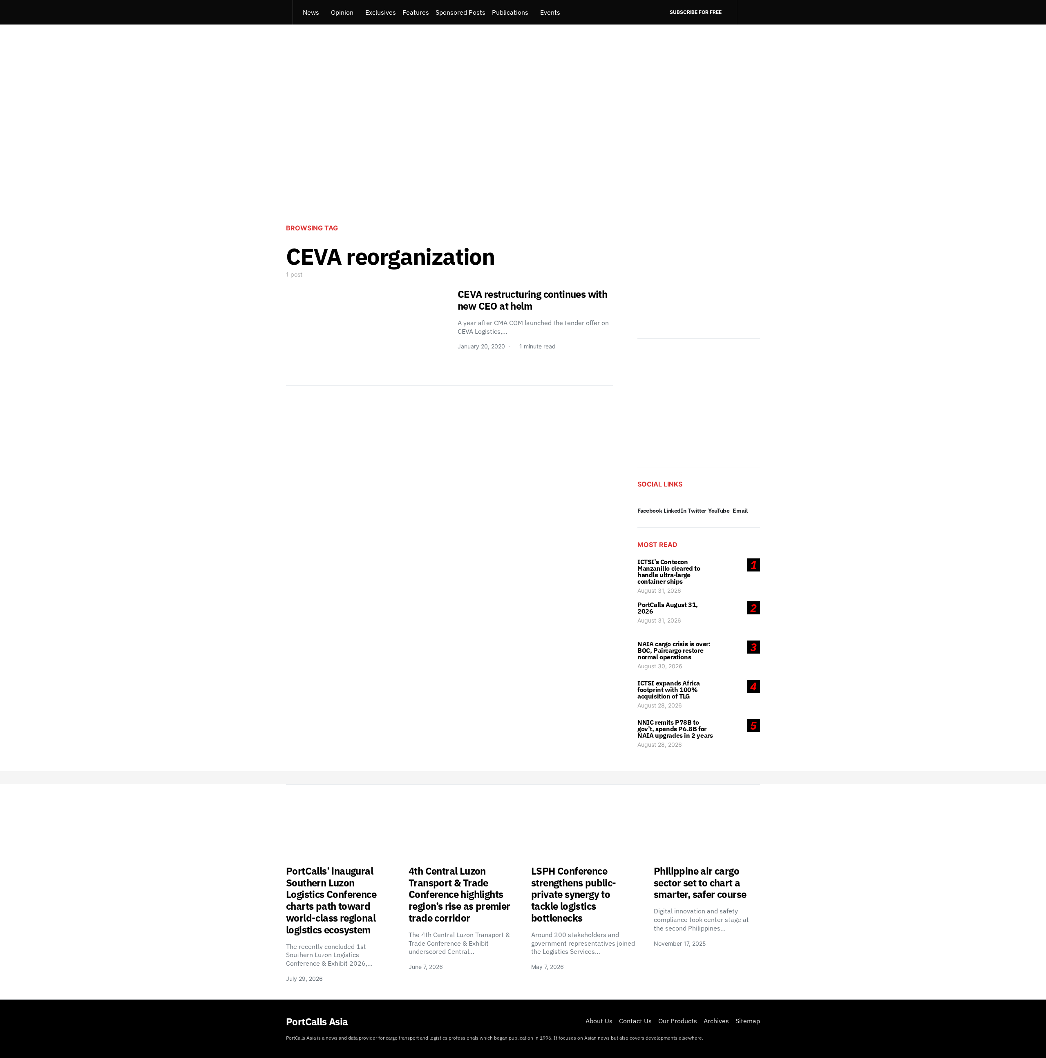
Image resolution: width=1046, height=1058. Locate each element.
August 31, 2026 (659, 590)
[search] (748, 12)
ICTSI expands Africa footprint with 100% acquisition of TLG (668, 689)
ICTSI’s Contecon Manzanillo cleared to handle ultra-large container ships (668, 571)
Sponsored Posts (460, 12)
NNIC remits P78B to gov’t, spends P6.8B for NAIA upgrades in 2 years (675, 728)
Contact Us (635, 1021)
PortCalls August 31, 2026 (667, 607)
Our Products (677, 1021)
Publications (510, 12)
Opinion (342, 12)
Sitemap (747, 1021)
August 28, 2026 (659, 705)
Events (550, 12)
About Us (599, 1021)
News (311, 12)
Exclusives (380, 12)
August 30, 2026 (659, 666)
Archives (716, 1021)
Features (415, 12)
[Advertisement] (523, 149)
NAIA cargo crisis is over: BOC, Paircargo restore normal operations (674, 650)
